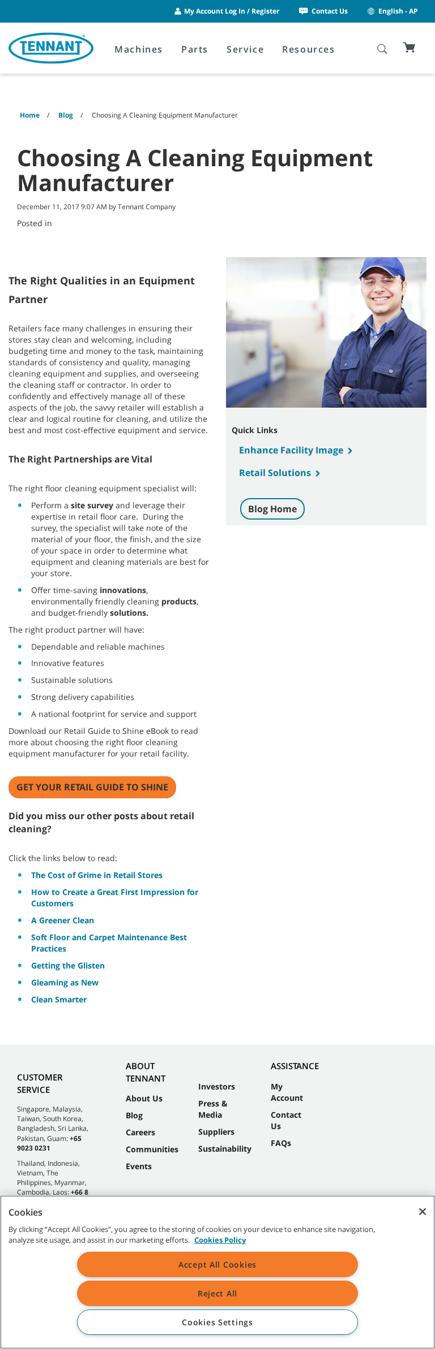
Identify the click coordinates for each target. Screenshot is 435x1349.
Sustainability (224, 1148)
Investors (216, 1086)
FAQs (281, 1143)
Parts (194, 49)
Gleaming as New (65, 982)
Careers (140, 1132)
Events (139, 1166)
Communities (152, 1149)
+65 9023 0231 (49, 1143)
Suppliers (216, 1131)
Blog (134, 1115)
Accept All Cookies (217, 1264)
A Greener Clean (62, 920)
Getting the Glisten (68, 965)
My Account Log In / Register (231, 11)
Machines (138, 49)
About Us (144, 1098)
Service (245, 49)
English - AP (398, 11)
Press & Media (213, 1109)
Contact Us (330, 11)
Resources (308, 49)
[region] (217, 1272)
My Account (287, 1092)
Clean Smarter (59, 999)
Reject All (217, 1293)
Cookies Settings (217, 1322)
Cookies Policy (220, 1240)
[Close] (422, 1211)
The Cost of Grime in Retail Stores (97, 875)
